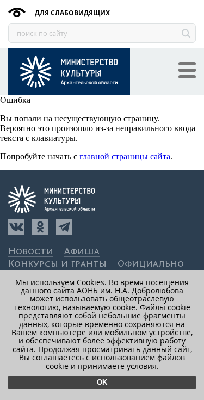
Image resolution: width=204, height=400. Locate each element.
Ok (102, 382)
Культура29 (69, 71)
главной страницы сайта (124, 156)
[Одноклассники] (40, 227)
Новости (30, 252)
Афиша (82, 252)
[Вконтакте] (16, 227)
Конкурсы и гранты (57, 264)
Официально (151, 264)
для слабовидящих (71, 12)
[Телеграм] (64, 227)
